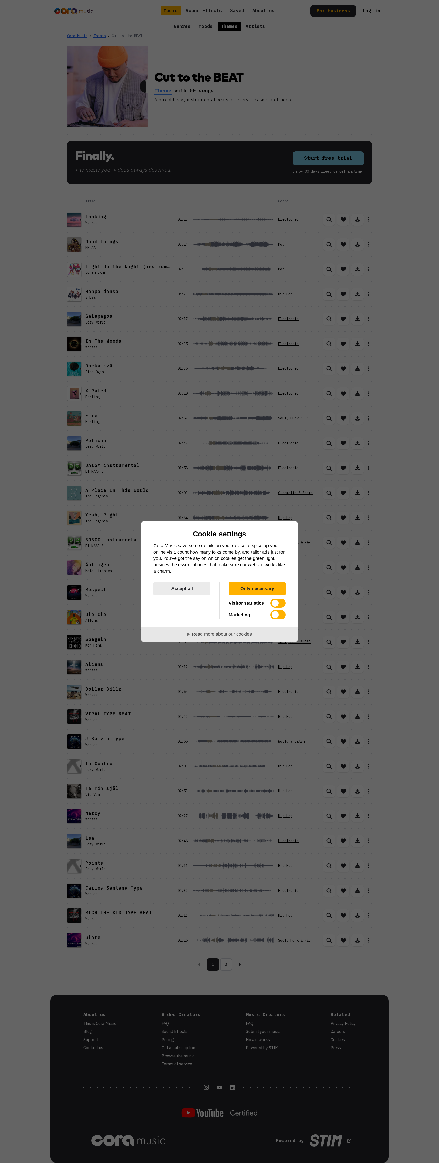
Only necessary (257, 588)
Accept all (182, 588)
